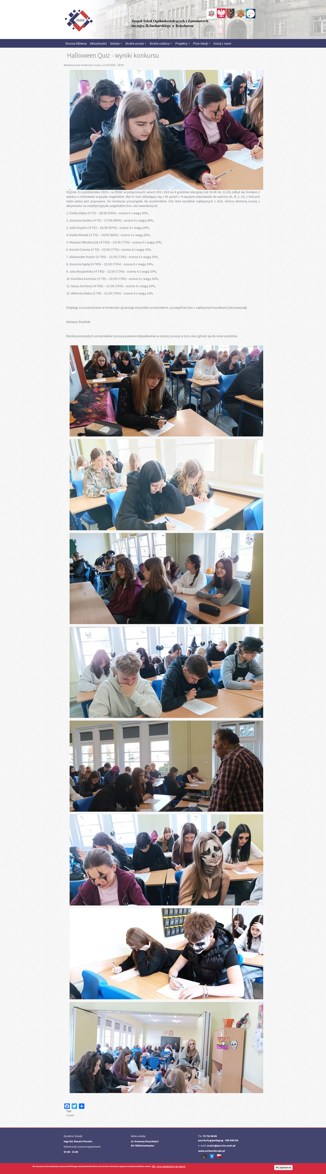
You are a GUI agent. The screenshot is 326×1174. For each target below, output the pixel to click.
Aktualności (98, 43)
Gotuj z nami (222, 43)
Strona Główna (76, 43)
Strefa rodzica (160, 43)
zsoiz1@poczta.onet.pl (221, 1145)
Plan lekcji (200, 43)
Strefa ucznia (134, 43)
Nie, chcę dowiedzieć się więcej (168, 1166)
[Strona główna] (78, 20)
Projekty (181, 43)
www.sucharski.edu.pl (211, 1150)
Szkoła (115, 43)
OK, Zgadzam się (283, 1168)
